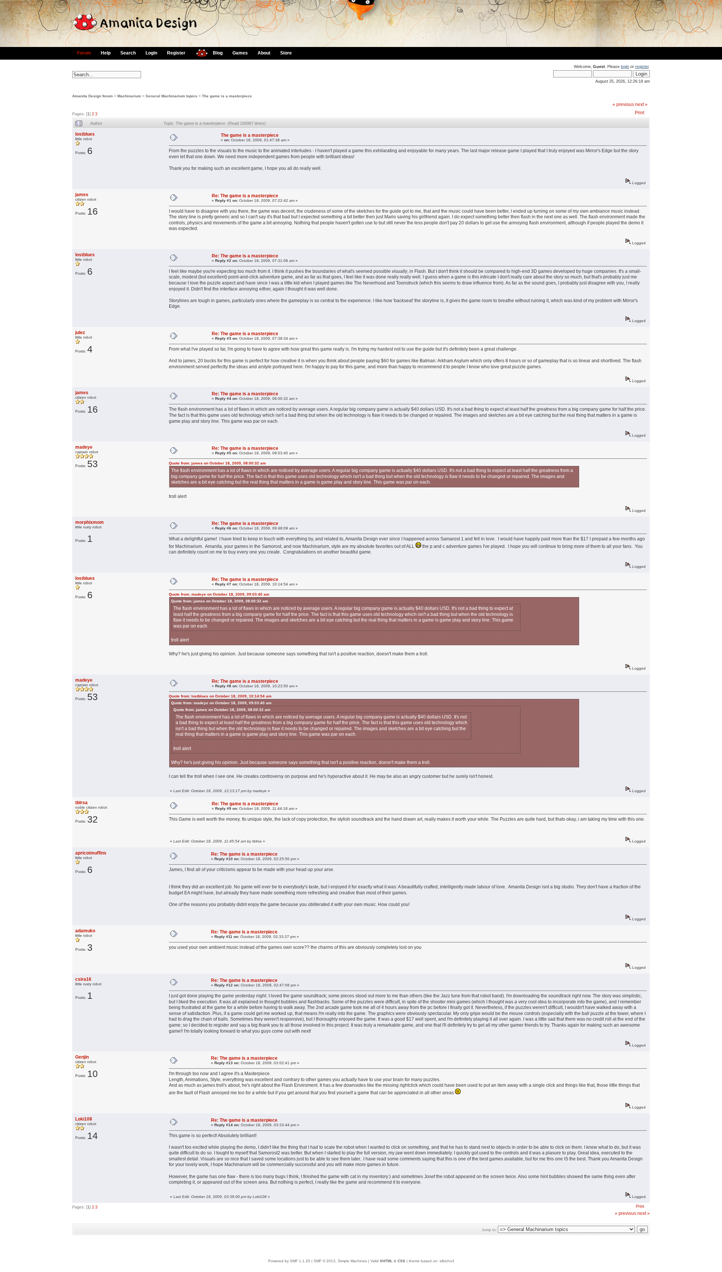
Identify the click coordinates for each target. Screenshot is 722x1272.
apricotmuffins (90, 853)
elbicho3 (447, 1261)
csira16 (83, 979)
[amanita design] (199, 52)
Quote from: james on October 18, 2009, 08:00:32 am (217, 463)
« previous (623, 104)
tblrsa (81, 802)
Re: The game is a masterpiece (245, 195)
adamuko (85, 930)
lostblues (85, 134)
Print (639, 112)
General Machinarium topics (171, 96)
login (625, 66)
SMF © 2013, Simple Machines (340, 1261)
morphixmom (89, 522)
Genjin (82, 1057)
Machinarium (129, 96)
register (642, 66)
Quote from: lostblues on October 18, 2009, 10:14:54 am (220, 696)
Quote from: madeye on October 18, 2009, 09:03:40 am (219, 594)
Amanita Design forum (92, 96)
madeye (84, 447)
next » (641, 104)
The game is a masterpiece (227, 96)
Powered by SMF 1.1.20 (289, 1261)
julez (80, 332)
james (81, 194)
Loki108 (83, 1119)
